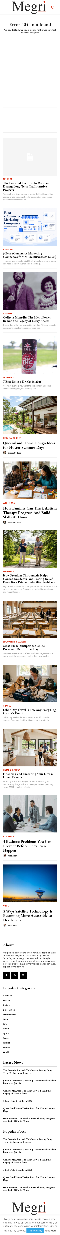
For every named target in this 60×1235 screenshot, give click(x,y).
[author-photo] (5, 452)
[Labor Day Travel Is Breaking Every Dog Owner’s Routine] (30, 683)
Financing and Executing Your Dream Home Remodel (28, 775)
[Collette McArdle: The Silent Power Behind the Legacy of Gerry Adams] (30, 291)
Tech (6, 906)
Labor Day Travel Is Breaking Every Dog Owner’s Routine (29, 711)
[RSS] (14, 975)
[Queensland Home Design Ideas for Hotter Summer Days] (30, 415)
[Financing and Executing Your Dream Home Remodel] (30, 747)
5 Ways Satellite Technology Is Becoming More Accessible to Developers (27, 916)
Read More (50, 1230)
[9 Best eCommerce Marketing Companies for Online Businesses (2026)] (30, 227)
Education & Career (14, 642)
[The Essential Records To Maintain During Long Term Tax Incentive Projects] (30, 157)
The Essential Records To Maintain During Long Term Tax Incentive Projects (26, 186)
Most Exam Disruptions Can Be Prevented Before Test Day (24, 647)
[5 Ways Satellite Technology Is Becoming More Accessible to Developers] (30, 883)
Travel (7, 706)
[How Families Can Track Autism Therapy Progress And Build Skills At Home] (30, 480)
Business (8, 249)
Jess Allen (12, 856)
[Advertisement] (30, 68)
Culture (7, 313)
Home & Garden (12, 438)
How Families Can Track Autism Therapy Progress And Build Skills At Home (30, 513)
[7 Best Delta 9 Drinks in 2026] (30, 355)
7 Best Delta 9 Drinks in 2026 (22, 382)
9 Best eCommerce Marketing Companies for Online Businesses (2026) (29, 255)
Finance (7, 179)
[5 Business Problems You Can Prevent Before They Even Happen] (30, 813)
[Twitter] (23, 975)
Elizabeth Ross (14, 453)
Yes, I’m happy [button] (35, 1230)
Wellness (8, 378)
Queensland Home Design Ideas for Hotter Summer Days (29, 445)
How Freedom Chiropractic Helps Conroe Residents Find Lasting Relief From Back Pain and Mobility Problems (29, 578)
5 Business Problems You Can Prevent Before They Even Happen (27, 846)
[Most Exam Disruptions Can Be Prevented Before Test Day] (30, 619)
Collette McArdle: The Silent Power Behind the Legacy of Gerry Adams (27, 319)
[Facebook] (6, 975)
